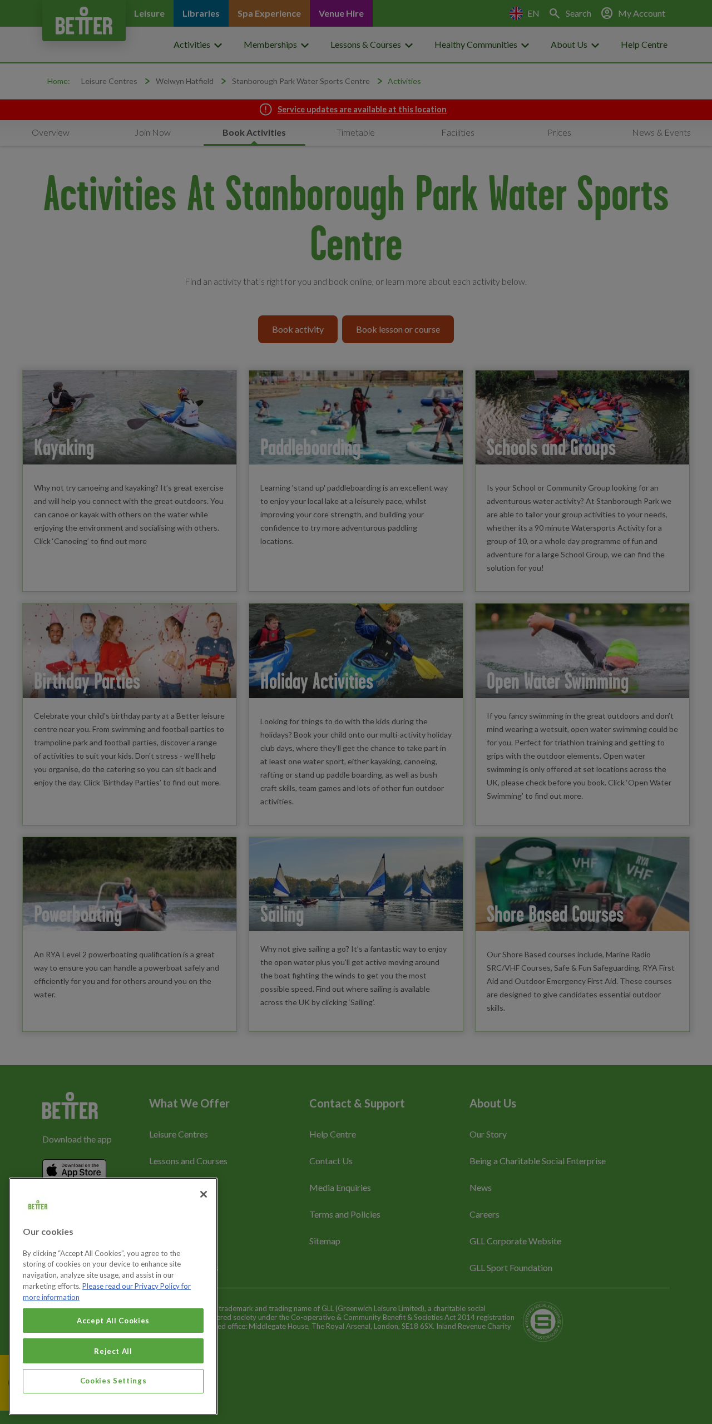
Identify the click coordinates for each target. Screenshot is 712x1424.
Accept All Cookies (113, 1320)
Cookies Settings (113, 1380)
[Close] (203, 1194)
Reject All (113, 1350)
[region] (113, 1296)
